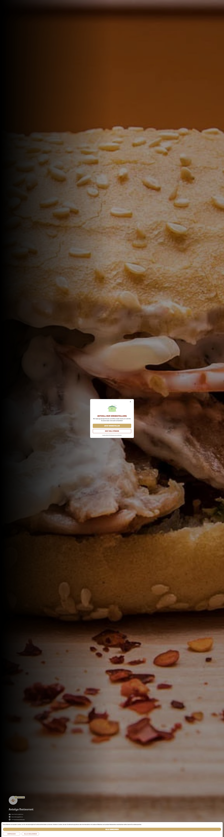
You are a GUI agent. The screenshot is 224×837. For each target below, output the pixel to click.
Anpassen (11, 834)
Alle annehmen (112, 829)
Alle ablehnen (30, 834)
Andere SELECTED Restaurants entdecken (112, 435)
